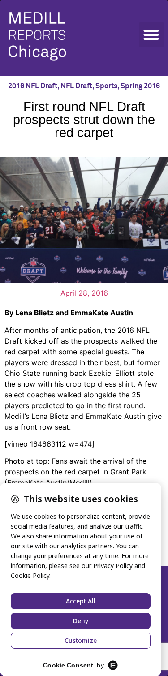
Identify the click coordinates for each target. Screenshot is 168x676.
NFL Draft (76, 86)
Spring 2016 (140, 86)
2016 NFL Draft (32, 86)
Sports (106, 86)
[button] (151, 34)
